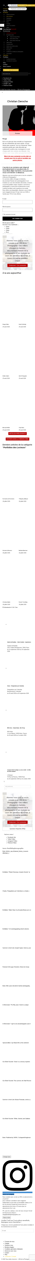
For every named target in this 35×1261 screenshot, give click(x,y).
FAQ (4, 62)
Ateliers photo (9, 47)
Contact (5, 64)
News (7, 21)
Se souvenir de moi (9, 214)
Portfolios (5, 57)
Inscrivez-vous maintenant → (11, 224)
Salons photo (9, 42)
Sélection (5, 55)
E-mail (4, 198)
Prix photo (8, 49)
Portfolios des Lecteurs (14, 447)
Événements (6, 31)
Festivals (8, 23)
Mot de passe (6, 206)
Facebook (7, 78)
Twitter (7, 80)
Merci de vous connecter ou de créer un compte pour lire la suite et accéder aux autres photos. (17, 158)
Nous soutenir (7, 66)
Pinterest (7, 85)
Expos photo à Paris (14, 38)
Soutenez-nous (9, 1245)
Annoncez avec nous (10, 1251)
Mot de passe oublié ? (9, 223)
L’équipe (7, 1243)
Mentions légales (9, 1247)
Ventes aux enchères (10, 25)
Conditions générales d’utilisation (14, 1249)
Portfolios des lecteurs (11, 59)
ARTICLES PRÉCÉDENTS (17, 433)
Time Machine (9, 29)
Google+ (7, 83)
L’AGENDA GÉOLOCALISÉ (11, 33)
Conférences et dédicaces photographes (14, 51)
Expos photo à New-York (15, 40)
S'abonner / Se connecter (17, 265)
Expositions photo (10, 34)
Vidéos (7, 27)
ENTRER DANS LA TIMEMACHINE (17, 439)
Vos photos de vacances (11, 60)
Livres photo (9, 53)
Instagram (8, 82)
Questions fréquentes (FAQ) (17, 828)
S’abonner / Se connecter (11, 70)
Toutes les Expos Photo (15, 36)
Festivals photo (9, 44)
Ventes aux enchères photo (12, 46)
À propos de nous (9, 1241)
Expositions (8, 20)
